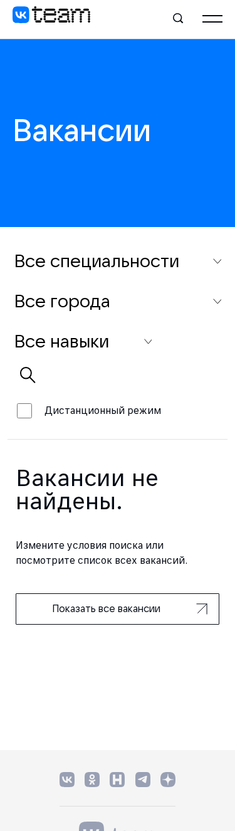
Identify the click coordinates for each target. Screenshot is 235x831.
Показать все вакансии (106, 608)
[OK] (92, 779)
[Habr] (117, 779)
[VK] (67, 779)
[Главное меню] (212, 18)
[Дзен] (167, 779)
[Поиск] (178, 19)
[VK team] (51, 18)
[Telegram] (142, 779)
